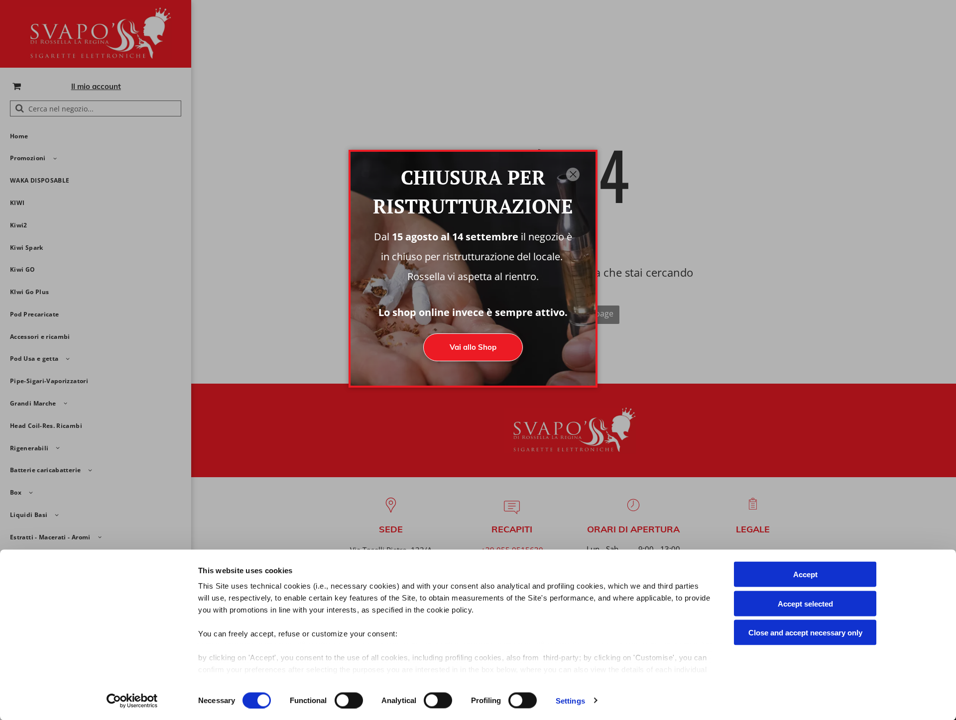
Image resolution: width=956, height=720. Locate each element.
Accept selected (805, 603)
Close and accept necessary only (805, 632)
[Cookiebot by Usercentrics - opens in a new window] (132, 700)
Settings (570, 700)
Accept (805, 574)
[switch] (349, 700)
